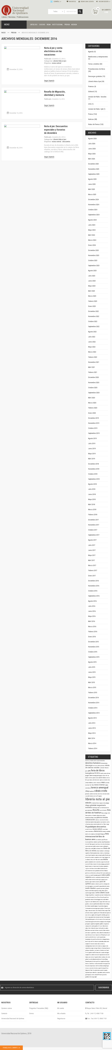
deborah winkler (96, 959)
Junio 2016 (92, 611)
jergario (103, 879)
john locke (97, 970)
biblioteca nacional (90, 930)
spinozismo (95, 777)
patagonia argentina (90, 924)
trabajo (107, 904)
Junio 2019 (92, 449)
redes (99, 765)
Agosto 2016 (92, 601)
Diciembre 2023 (93, 250)
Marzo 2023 (92, 296)
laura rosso (98, 935)
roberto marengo (93, 775)
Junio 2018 (92, 494)
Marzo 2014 (92, 743)
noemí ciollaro (88, 777)
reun (103, 782)
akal (97, 910)
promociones (97, 853)
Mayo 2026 (91, 154)
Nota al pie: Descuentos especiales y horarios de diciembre (56, 129)
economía (88, 807)
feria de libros (98, 770)
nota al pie (97, 760)
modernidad (88, 817)
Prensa (14, 33)
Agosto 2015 (92, 662)
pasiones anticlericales (94, 780)
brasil (108, 932)
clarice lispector (94, 957)
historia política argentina (98, 961)
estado (105, 780)
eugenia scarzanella (94, 886)
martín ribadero (90, 888)
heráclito (93, 899)
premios (94, 855)
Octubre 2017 (92, 530)
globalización (88, 959)
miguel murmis (92, 892)
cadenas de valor (105, 957)
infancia (100, 948)
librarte (92, 853)
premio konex (94, 822)
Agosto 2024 (92, 220)
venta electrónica (89, 831)
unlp (103, 842)
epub (96, 977)
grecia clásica (96, 919)
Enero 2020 (92, 413)
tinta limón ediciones (93, 928)
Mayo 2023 (91, 286)
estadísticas (88, 829)
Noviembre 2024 (93, 205)
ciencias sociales (99, 820)
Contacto (4, 1013)
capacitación (104, 862)
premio (87, 862)
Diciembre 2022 (93, 311)
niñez (100, 957)
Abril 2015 (91, 682)
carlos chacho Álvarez (97, 974)
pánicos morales (102, 817)
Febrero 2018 (92, 515)
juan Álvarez (105, 839)
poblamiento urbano (98, 904)
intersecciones (92, 910)
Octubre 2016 (92, 591)
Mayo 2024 (91, 230)
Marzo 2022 (92, 352)
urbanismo (99, 815)
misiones (95, 943)
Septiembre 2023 (93, 266)
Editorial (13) (92, 92)
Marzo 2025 (92, 194)
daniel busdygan (89, 921)
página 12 (103, 908)
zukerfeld (100, 777)
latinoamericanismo (90, 908)
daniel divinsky (97, 864)
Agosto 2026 (92, 139)
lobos (103, 890)
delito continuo (99, 965)
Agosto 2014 (92, 718)
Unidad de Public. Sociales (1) (97, 98)
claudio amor (103, 773)
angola (100, 796)
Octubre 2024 (92, 210)
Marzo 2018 (92, 510)
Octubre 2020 (92, 388)
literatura (104, 948)
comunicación (90, 820)
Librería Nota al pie (59, 61)
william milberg (104, 959)
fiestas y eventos (89, 760)
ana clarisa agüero (90, 915)
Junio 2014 (92, 728)
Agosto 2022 (92, 332)
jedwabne (101, 941)
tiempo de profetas (90, 895)
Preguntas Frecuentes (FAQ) (38, 1008)
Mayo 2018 (91, 499)
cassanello (91, 875)
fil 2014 (97, 773)
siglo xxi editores (89, 868)
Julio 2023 (91, 276)
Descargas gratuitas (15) (96, 76)
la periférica (93, 932)
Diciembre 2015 (93, 642)
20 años (91, 864)
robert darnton (101, 868)
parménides (88, 899)
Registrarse (61, 1019)
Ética (98, 897)
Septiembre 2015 (93, 657)
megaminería (101, 805)
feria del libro (94, 859)
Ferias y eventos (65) (95, 64)
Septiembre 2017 (93, 535)
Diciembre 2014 (93, 698)
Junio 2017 (92, 550)
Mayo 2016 (91, 616)
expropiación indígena (105, 921)
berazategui (105, 813)
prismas (103, 765)
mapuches (97, 924)
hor (86, 906)
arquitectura (102, 937)
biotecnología (104, 763)
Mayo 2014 (91, 733)
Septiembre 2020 (93, 393)
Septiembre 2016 (93, 596)
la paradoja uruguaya (103, 906)
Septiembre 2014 (93, 713)
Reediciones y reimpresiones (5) (98, 58)
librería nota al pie (97, 799)
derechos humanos (93, 763)
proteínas (91, 842)
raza (94, 935)
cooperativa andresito (90, 954)
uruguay (96, 906)
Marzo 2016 (92, 627)
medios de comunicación (91, 834)
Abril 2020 (91, 398)
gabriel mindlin (92, 952)
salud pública (93, 848)
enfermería (106, 846)
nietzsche (102, 899)
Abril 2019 (91, 459)
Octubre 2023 (92, 260)
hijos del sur (106, 775)
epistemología (89, 810)
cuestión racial (89, 935)
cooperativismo (89, 943)
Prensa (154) (92, 114)
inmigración (106, 884)
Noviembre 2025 (93, 169)
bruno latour (94, 817)
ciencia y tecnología (105, 853)
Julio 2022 (91, 337)
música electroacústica (103, 807)
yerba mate (106, 941)
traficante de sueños (103, 928)
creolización (88, 937)
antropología (106, 965)
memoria (96, 842)
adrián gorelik (98, 915)
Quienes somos (6, 1008)
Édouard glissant (105, 935)
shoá (98, 932)
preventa (87, 794)
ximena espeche (91, 906)
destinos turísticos (98, 794)
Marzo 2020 (92, 403)
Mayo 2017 (91, 555)
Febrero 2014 (92, 748)
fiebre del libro (89, 970)
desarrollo (93, 939)
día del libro (88, 844)
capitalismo (101, 968)
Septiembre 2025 (93, 174)
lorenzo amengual (99, 787)
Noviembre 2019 (93, 423)
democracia (98, 831)
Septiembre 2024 (93, 215)
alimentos (94, 815)
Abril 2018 (91, 504)
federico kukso (101, 910)
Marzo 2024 (92, 240)
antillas (93, 941)
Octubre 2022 (92, 321)
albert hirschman (103, 932)
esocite (87, 864)
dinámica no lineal (104, 950)
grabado (92, 791)
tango (107, 824)
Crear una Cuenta (87, 1)
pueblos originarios (104, 924)
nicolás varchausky (96, 877)
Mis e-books (61, 1013)
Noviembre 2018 (93, 469)
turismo (105, 794)
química (90, 815)
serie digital (88, 855)
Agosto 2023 (92, 271)
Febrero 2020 (92, 408)
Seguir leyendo (49, 81)
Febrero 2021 (92, 372)
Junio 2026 (92, 149)
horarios (97, 941)
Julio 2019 (91, 443)
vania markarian (106, 873)
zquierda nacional (100, 888)
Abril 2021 (91, 367)
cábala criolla (100, 790)
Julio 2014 (91, 723)
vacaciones (105, 829)
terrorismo (95, 866)
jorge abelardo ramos (105, 886)
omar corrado (94, 824)
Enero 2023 (92, 306)
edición (88, 803)
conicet (98, 846)
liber (104, 926)
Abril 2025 (91, 189)
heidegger (98, 899)
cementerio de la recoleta (95, 862)
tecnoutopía (88, 939)
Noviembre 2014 (93, 703)
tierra (104, 904)
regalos (94, 844)
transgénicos (90, 773)
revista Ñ (96, 796)
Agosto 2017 (92, 540)
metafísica (94, 897)
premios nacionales (102, 822)
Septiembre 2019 (93, 433)
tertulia (105, 859)
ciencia (102, 846)
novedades (102, 760)
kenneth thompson (101, 834)
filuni (86, 919)
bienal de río (100, 848)
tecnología (95, 807)
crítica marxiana (106, 919)
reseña (101, 970)
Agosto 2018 (92, 484)
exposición (102, 803)
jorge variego (94, 948)
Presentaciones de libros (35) (96, 70)
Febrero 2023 (92, 301)
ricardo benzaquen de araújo (95, 890)
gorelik (100, 875)
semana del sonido (90, 926)
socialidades (103, 810)
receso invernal (99, 785)
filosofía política (104, 897)
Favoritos (72, 1)
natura (104, 875)
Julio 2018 (91, 489)
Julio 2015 (91, 667)
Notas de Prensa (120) (95, 124)
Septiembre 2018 (93, 479)
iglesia (102, 780)
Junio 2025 (92, 184)
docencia (104, 831)
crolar (86, 875)
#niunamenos (107, 842)
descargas (89, 765)
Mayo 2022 (91, 347)
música (99, 943)
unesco (97, 855)
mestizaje (88, 941)
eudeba (108, 831)
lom (106, 926)
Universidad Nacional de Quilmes (12, 1019)
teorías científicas (90, 963)
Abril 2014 (91, 738)
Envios (31, 1013)
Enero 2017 (92, 576)
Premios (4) (92, 86)
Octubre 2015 (92, 652)
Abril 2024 (91, 235)
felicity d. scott (96, 937)
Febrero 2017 (92, 570)
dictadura (100, 866)
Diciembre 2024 (93, 200)
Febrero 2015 (92, 693)
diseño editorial (96, 803)
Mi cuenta (60, 1008)
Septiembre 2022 (93, 326)
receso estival (56, 63)
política (106, 968)
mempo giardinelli (105, 864)
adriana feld (99, 873)
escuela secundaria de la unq (97, 857)
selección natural (99, 963)
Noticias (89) (92, 119)
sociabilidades (89, 796)
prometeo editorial (100, 870)
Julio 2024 (91, 225)
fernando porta (88, 961)
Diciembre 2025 (93, 164)
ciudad (103, 815)
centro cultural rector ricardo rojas (93, 879)
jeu (89, 770)
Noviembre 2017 (93, 525)
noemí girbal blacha (104, 855)
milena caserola (99, 930)
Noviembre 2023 (93, 255)
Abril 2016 (91, 621)
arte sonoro (100, 859)
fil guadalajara (91, 826)
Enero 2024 (92, 245)
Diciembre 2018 (93, 464)
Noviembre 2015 (93, 647)
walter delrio (97, 921)
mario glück (93, 846)
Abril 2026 (91, 159)
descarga (92, 977)
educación (87, 848)
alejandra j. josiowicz (94, 950)
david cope (99, 954)
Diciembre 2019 (93, 418)
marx (101, 919)
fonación (98, 952)
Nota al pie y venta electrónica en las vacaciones (53, 51)
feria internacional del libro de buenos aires (97, 837)
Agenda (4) (92, 52)
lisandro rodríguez (104, 952)
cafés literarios (97, 782)
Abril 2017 (91, 560)
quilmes (100, 842)
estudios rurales (96, 881)
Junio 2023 (92, 281)
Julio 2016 (91, 606)
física (87, 952)
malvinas (98, 844)
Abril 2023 (91, 291)
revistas (95, 765)
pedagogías (100, 775)
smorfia (91, 794)
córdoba (104, 915)
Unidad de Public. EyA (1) (96, 109)
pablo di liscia (99, 926)
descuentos (66, 142)
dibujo (87, 791)
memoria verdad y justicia (97, 884)
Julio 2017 (91, 545)
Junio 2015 (92, 672)
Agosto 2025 (92, 179)
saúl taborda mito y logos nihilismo (98, 901)
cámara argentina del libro (96, 912)
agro (90, 881)
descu (96, 868)
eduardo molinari (105, 877)
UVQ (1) (91, 104)
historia (96, 968)
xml (108, 862)
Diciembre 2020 (93, 377)
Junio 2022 (92, 342)
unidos (104, 972)
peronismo (93, 917)
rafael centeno (99, 851)
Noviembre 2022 (93, 316)
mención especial (106, 912)
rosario (87, 842)
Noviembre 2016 (93, 586)
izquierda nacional (99, 895)
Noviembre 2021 (93, 362)
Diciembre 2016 (93, 581)
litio (94, 970)
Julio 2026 (91, 144)
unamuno (96, 875)
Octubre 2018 (92, 474)
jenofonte (90, 919)
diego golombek (91, 805)
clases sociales (89, 968)
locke (108, 794)
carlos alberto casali (102, 893)
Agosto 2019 (92, 438)
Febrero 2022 (92, 357)
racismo (87, 886)
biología (107, 961)
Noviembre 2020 (93, 383)
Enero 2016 (92, 637)
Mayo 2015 (91, 677)
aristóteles (99, 839)
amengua (107, 803)
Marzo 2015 (92, 687)
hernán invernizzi (89, 866)
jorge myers (98, 908)
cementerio (105, 866)
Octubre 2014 (92, 708)
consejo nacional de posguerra (103, 917)
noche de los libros (101, 824)
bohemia (91, 782)
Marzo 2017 (92, 565)
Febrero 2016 (92, 632)
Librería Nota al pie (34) (96, 81)
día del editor (104, 844)
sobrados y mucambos (97, 972)
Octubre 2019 (92, 428)
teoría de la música (97, 946)
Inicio (3, 33)
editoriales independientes (103, 939)
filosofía (96, 810)
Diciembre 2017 (93, 520)
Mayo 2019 (91, 454)
